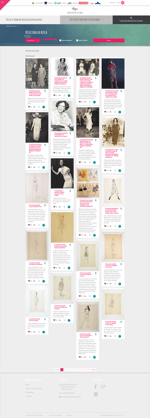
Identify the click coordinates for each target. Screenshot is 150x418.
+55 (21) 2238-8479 (68, 393)
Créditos (69, 415)
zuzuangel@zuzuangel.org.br (71, 397)
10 (88, 369)
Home (3, 26)
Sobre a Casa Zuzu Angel (34, 388)
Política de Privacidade (55, 415)
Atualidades (30, 392)
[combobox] (33, 40)
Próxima (93, 369)
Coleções (29, 396)
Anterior (57, 369)
